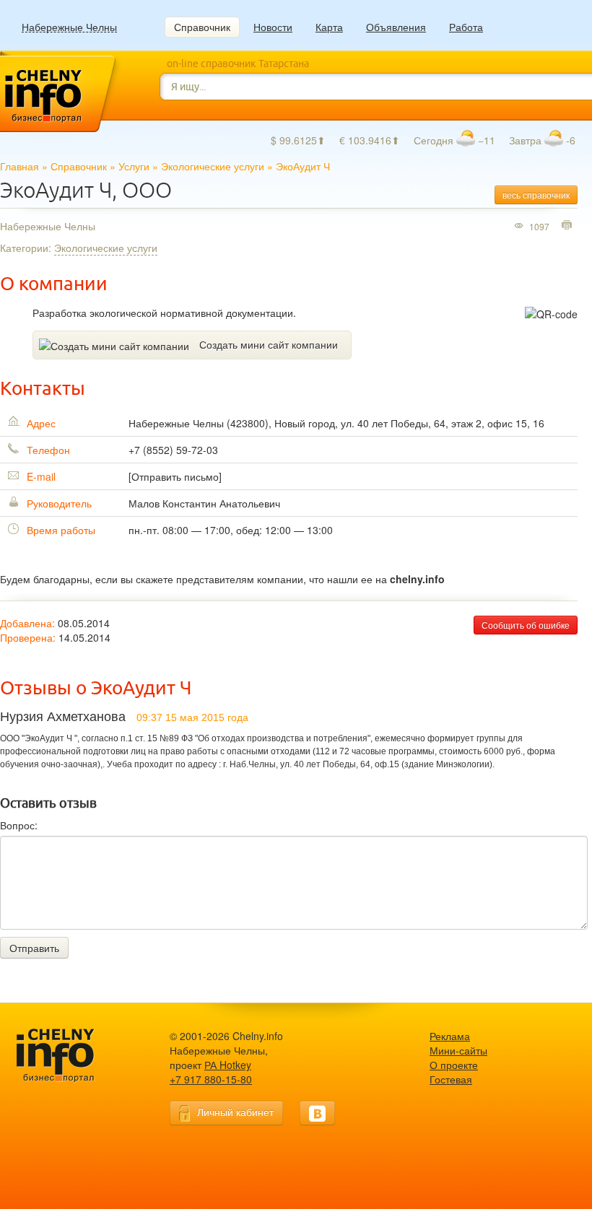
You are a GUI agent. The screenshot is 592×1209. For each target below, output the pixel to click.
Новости (272, 26)
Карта (329, 26)
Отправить (34, 947)
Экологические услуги (212, 166)
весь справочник (536, 194)
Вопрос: (19, 825)
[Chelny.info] (68, 1056)
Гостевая (451, 1079)
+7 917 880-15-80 (211, 1079)
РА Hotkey (227, 1064)
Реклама (450, 1036)
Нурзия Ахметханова (63, 717)
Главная (19, 166)
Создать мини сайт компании (268, 344)
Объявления (396, 26)
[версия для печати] (569, 226)
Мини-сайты (458, 1050)
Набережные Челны (69, 27)
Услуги (133, 166)
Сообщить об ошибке (526, 625)
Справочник (202, 26)
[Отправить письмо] (175, 476)
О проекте (454, 1064)
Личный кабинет (235, 1111)
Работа (466, 26)
